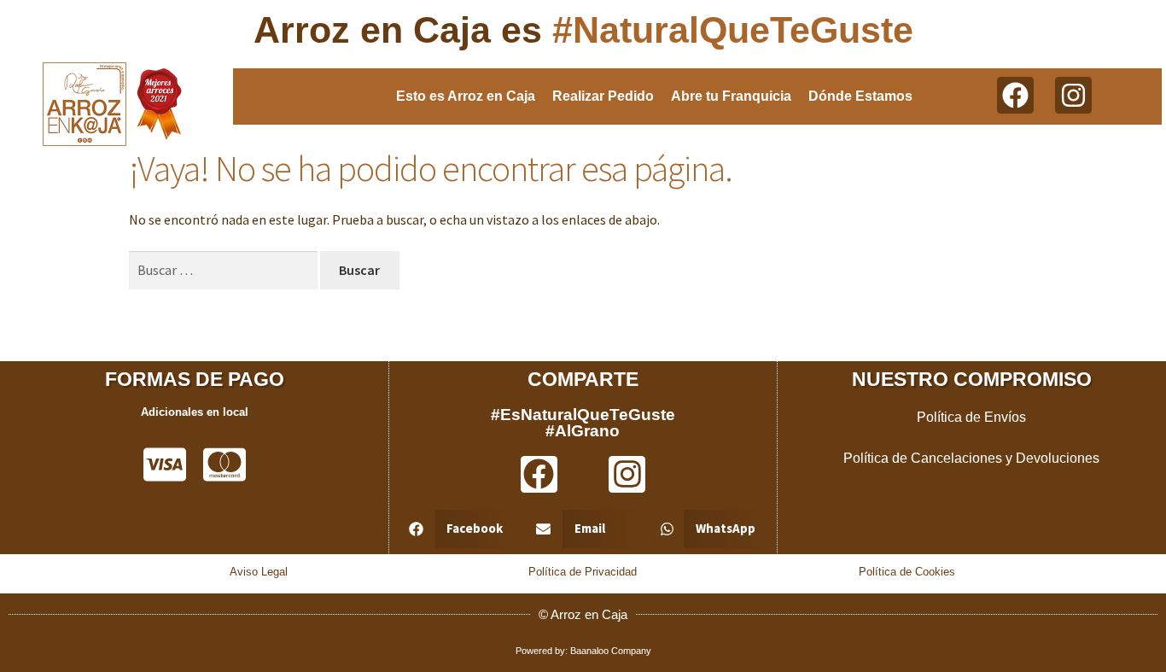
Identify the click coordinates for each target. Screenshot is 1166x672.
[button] (457, 529)
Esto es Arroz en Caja (465, 96)
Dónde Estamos (860, 96)
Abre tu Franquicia (731, 96)
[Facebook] (1015, 95)
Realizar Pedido (603, 96)
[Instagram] (1073, 95)
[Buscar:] (224, 269)
